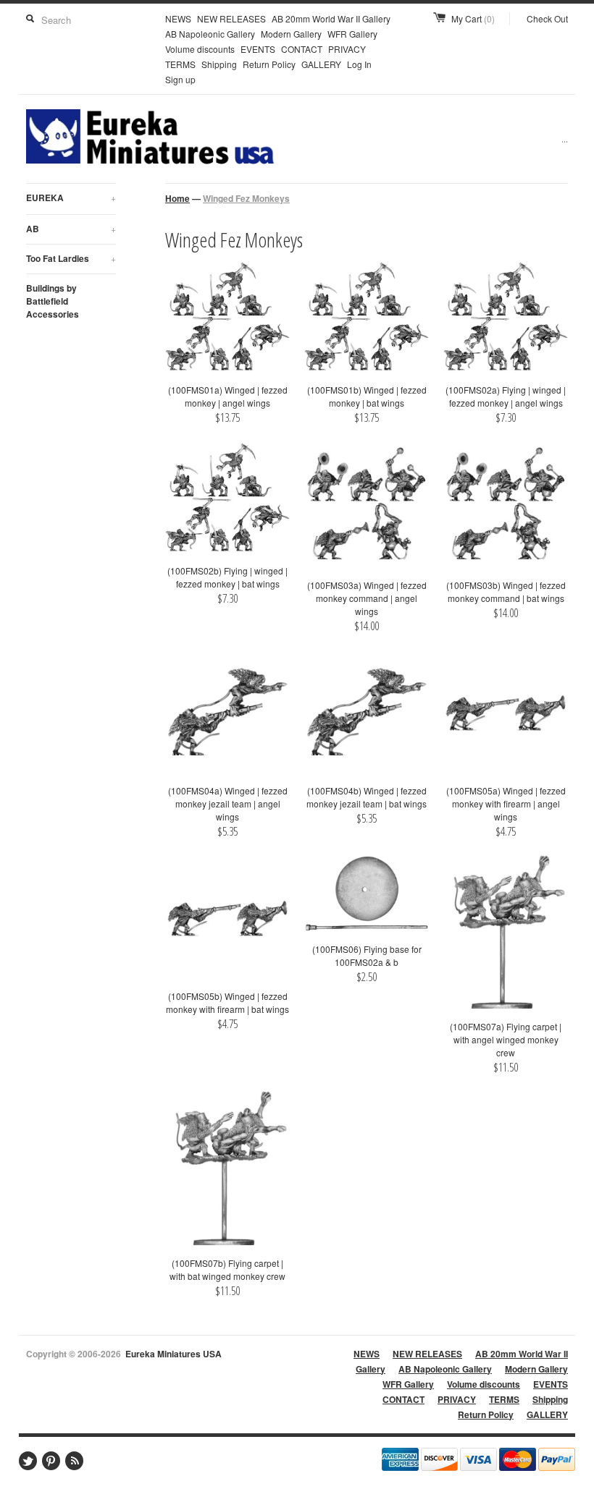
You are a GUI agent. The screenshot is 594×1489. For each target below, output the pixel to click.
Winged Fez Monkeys (246, 198)
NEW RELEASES (231, 18)
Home (177, 198)
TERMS (180, 64)
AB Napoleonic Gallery (210, 33)
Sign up (180, 79)
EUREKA (71, 197)
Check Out (547, 18)
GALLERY (321, 64)
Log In (359, 64)
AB (71, 228)
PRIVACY (347, 49)
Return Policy (269, 64)
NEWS (178, 18)
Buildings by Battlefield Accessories (52, 301)
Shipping (219, 64)
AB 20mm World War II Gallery (331, 18)
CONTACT (301, 49)
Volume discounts (200, 49)
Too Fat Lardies (71, 258)
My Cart (473, 18)
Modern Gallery (291, 33)
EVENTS (257, 49)
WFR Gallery (352, 33)
